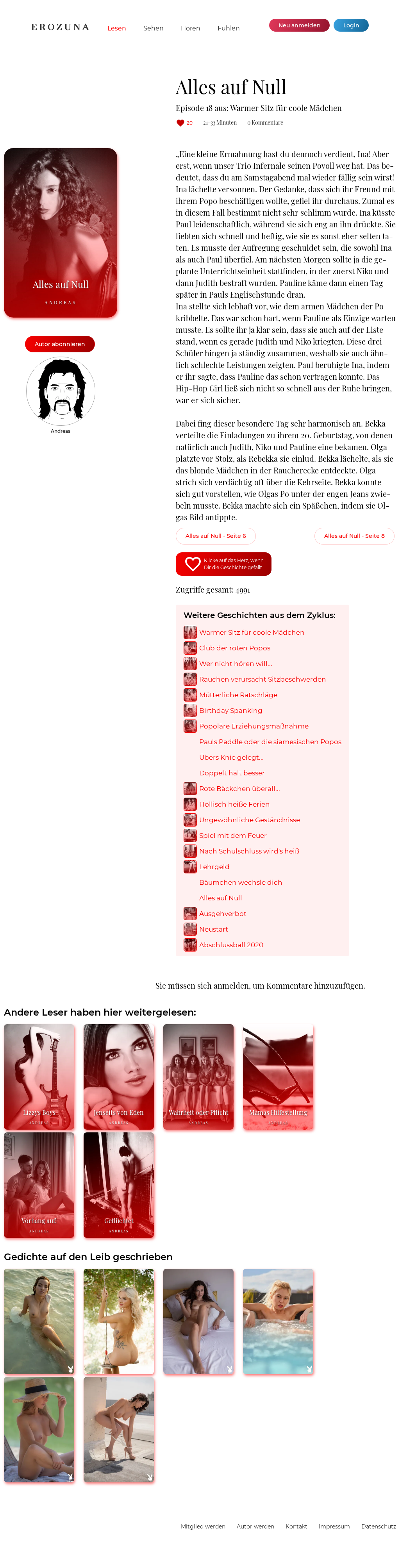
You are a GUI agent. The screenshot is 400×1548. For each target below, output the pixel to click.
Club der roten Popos (234, 648)
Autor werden (255, 1526)
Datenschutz (378, 1526)
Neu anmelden (300, 25)
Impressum (334, 1526)
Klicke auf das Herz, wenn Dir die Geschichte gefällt (234, 563)
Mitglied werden (203, 1526)
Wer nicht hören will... (235, 664)
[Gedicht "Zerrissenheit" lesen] (119, 1371)
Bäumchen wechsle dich (240, 882)
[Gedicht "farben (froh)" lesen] (39, 1479)
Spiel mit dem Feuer (233, 835)
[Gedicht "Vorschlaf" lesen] (198, 1371)
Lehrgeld (214, 867)
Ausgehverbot (222, 914)
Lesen (116, 28)
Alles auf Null (220, 898)
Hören (190, 28)
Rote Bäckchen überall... (239, 789)
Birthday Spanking (230, 710)
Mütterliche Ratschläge (238, 695)
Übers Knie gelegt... (231, 757)
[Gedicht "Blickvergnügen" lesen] (39, 1371)
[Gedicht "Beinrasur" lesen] (119, 1479)
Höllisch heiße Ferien (234, 804)
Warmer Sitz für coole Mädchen (252, 632)
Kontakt (296, 1526)
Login (351, 25)
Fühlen (229, 28)
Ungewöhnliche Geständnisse (249, 820)
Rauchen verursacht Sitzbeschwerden (262, 679)
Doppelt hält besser (232, 773)
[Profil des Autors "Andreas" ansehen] (60, 360)
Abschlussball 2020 (231, 945)
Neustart (213, 929)
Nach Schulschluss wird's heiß (249, 851)
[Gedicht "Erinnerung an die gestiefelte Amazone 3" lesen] (278, 1371)
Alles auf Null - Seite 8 (354, 535)
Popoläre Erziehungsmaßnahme (254, 726)
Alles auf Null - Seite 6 (216, 535)
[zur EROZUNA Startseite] (60, 28)
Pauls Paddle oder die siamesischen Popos (270, 742)
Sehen (153, 28)
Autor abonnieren (60, 344)
